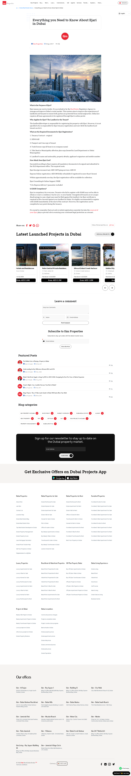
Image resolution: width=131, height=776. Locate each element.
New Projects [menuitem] (34, 3)
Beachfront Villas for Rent (48, 590)
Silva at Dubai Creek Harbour (52, 268)
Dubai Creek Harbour (49, 271)
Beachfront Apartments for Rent (50, 599)
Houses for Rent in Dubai (73, 523)
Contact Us (19, 510)
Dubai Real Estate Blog (22, 519)
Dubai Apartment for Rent (73, 506)
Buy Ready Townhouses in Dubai (50, 544)
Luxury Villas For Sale (22, 573)
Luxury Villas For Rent (22, 590)
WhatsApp (125, 768)
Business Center (95, 599)
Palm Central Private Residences (22, 268)
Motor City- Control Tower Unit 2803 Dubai (76, 719)
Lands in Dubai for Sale (47, 549)
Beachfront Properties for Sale (49, 569)
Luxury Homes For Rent (22, 594)
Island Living (94, 590)
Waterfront (94, 577)
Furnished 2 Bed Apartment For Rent (101, 532)
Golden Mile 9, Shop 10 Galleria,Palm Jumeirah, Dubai (26, 733)
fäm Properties (38, 44)
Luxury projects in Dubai (23, 627)
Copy (112, 225)
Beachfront (94, 573)
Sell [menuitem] (68, 3)
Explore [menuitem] (92, 3)
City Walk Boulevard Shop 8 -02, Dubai (102, 689)
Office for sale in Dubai (47, 527)
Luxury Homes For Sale (22, 577)
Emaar (45, 273)
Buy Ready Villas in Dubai (48, 536)
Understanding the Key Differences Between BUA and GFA (39, 369)
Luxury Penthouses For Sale (24, 582)
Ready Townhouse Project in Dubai (26, 623)
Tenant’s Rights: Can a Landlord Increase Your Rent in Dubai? (39, 385)
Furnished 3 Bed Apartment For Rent (101, 536)
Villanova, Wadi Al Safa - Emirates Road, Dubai (52, 733)
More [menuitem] (99, 3)
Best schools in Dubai (47, 627)
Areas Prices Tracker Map (23, 544)
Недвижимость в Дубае (23, 553)
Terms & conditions (21, 765)
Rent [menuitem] (46, 3)
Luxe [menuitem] (52, 3)
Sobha (76, 273)
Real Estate (74, 109)
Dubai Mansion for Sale (47, 506)
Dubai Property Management (24, 532)
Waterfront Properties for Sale (49, 577)
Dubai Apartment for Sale (48, 510)
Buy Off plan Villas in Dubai (73, 573)
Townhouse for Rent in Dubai (74, 519)
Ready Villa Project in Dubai (24, 615)
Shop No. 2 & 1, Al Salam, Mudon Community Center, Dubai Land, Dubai (102, 719)
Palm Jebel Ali (15, 271)
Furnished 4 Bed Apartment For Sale (101, 519)
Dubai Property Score (22, 536)
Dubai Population (46, 653)
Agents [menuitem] (73, 3)
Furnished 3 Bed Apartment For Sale (101, 515)
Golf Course (94, 586)
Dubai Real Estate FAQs (22, 523)
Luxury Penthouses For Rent (24, 599)
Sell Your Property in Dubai (23, 549)
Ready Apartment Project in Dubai (26, 619)
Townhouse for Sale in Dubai (49, 540)
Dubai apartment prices (48, 636)
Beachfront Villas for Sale (48, 586)
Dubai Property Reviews (23, 636)
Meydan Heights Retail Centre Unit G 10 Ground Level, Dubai (52, 719)
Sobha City (76, 268)
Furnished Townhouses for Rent (75, 536)
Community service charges (49, 615)
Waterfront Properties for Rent (50, 582)
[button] (105, 288)
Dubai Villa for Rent (71, 510)
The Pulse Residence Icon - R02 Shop (101, 704)
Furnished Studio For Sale (98, 502)
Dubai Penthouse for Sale (48, 502)
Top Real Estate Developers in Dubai (26, 527)
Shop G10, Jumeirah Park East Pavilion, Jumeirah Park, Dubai (27, 719)
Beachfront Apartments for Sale (50, 594)
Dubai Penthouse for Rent (73, 502)
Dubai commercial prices (48, 644)
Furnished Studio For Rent (98, 523)
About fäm (19, 502)
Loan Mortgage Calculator (23, 540)
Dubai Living (94, 569)
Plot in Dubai (44, 523)
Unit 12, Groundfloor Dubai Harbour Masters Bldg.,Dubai (27, 704)
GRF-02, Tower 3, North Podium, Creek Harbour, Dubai (77, 733)
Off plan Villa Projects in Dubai (74, 586)
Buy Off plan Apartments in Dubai (75, 569)
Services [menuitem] (79, 3)
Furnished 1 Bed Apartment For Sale (101, 506)
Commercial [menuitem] (60, 3)
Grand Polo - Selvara (112, 268)
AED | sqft (62, 763)
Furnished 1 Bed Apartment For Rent (101, 527)
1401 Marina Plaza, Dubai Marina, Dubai (77, 704)
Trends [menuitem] (85, 3)
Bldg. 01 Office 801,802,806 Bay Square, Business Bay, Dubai (52, 690)
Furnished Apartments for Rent (75, 527)
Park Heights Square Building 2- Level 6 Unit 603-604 (52, 704)
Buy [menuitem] (41, 3)
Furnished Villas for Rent (73, 532)
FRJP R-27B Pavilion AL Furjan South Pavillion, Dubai (26, 690)
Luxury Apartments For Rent (24, 586)
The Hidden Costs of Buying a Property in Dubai (36, 361)
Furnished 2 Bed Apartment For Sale (101, 510)
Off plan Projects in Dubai (73, 582)
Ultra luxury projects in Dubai (24, 632)
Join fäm (18, 506)
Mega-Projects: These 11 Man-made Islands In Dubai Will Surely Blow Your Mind (45, 393)
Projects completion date (48, 619)
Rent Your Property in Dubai (74, 540)
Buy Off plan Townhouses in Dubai (75, 577)
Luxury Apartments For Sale (24, 569)
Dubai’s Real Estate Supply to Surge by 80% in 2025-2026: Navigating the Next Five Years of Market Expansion (53, 377)
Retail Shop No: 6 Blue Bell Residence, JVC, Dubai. (51, 748)
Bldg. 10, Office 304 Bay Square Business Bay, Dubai (27, 749)
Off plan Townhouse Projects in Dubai (76, 594)
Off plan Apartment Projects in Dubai (76, 590)
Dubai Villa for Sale (46, 515)
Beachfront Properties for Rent (50, 573)
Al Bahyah (77, 271)
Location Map (20, 515)
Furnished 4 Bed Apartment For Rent (101, 540)
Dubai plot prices (46, 649)
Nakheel (13, 273)
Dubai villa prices (46, 640)
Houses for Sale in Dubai (48, 519)
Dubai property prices (47, 632)
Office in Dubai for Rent (72, 515)
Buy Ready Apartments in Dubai (50, 532)
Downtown (94, 582)
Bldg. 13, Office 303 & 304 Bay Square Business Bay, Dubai (76, 690)
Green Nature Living (97, 594)
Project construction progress (49, 623)
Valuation (124, 3)
